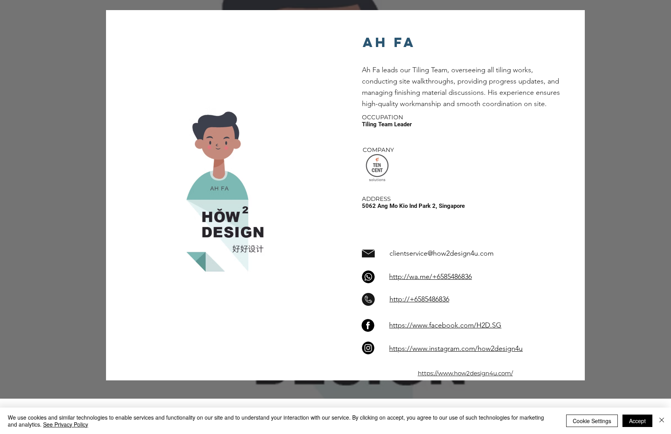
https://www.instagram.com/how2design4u (456, 348)
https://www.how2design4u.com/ (465, 373)
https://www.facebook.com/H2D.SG (445, 325)
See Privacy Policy (65, 424)
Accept (637, 421)
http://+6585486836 (419, 299)
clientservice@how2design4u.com (441, 253)
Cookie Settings (592, 421)
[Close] (661, 421)
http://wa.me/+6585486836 (430, 276)
